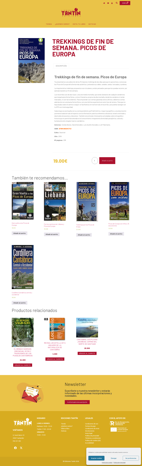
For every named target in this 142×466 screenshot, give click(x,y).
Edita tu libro (79, 24)
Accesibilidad (89, 443)
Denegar (114, 458)
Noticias (92, 24)
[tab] (61, 65)
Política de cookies (107, 462)
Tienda (49, 24)
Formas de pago (90, 426)
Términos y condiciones (93, 438)
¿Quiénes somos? (62, 24)
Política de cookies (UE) (93, 440)
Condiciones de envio (92, 428)
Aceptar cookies (96, 458)
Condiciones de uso (91, 424)
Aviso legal (88, 433)
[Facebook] (15, 447)
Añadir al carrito (107, 161)
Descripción (61, 66)
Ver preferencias (130, 458)
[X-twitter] (21, 447)
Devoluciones (89, 431)
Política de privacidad (119, 462)
